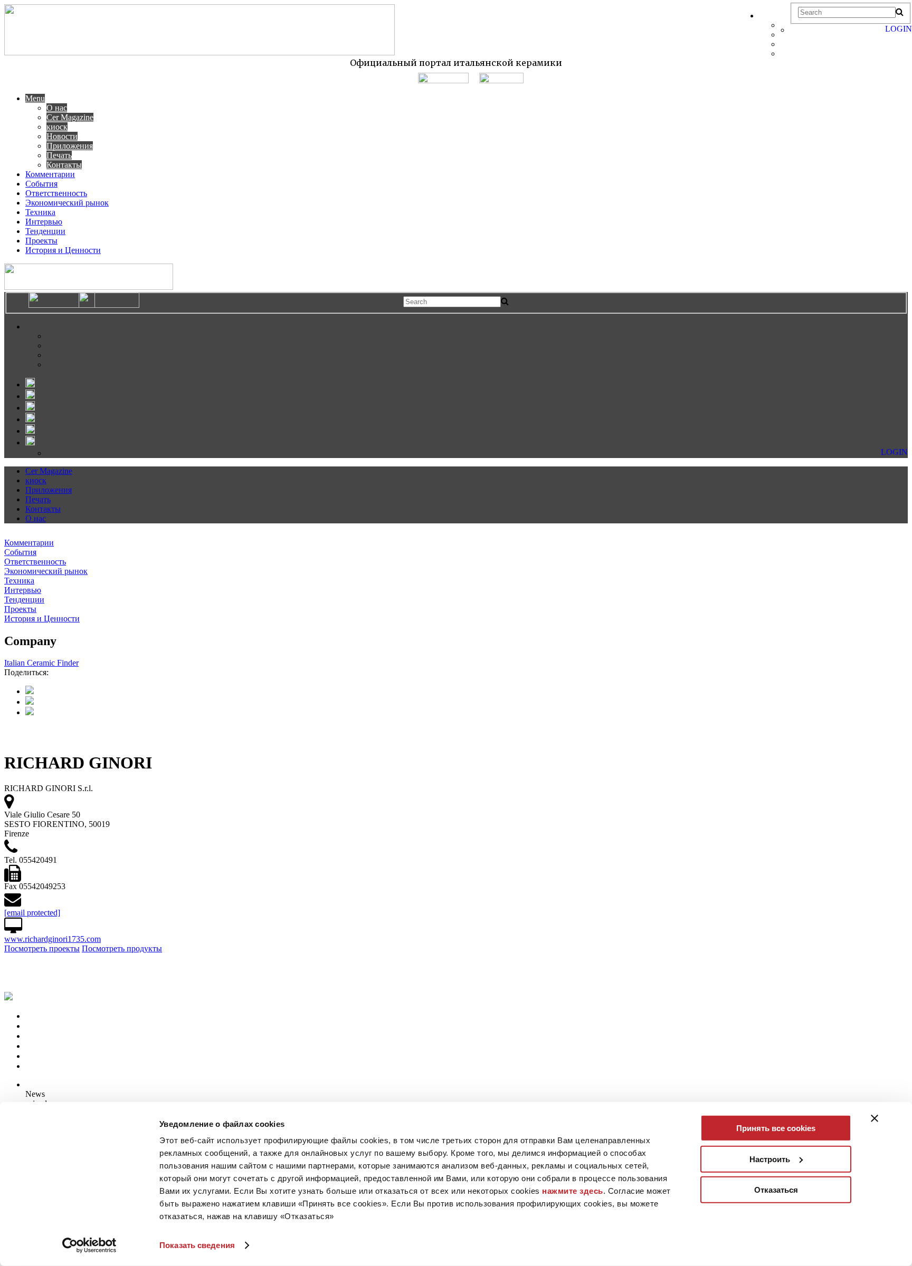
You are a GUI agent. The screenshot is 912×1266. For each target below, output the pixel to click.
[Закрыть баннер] (874, 1118)
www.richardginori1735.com (52, 938)
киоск (57, 126)
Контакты (64, 164)
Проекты (41, 240)
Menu (35, 98)
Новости (62, 136)
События (41, 183)
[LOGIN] (795, 29)
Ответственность (56, 193)
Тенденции (45, 231)
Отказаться (776, 1189)
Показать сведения (197, 1245)
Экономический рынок (67, 202)
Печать (59, 155)
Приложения (69, 145)
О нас (56, 107)
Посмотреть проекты (42, 948)
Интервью (43, 221)
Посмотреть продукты (122, 948)
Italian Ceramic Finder (41, 662)
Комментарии (50, 174)
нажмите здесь (572, 1190)
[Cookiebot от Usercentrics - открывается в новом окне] (89, 1245)
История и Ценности (63, 250)
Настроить (769, 1158)
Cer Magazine (69, 117)
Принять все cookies (775, 1128)
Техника (40, 212)
